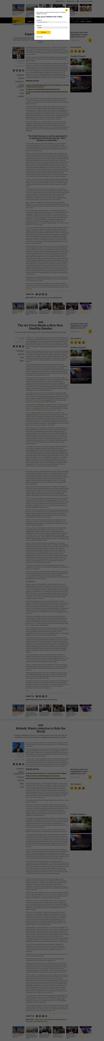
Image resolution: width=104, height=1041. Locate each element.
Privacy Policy (39, 36)
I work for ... (39, 25)
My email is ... (39, 20)
